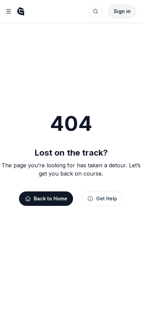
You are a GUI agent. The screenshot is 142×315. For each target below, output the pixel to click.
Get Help (106, 198)
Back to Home (50, 198)
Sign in (122, 11)
